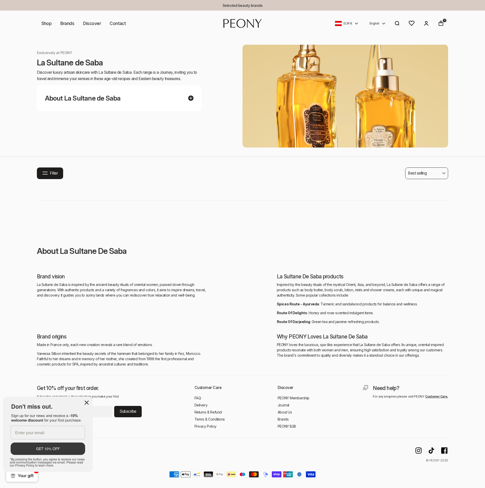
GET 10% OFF (48, 448)
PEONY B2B (287, 426)
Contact (118, 23)
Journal (283, 405)
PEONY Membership (293, 398)
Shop (46, 23)
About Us (285, 412)
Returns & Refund (208, 412)
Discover (92, 23)
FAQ (198, 398)
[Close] (87, 403)
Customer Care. (436, 396)
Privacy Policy (205, 426)
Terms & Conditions (210, 419)
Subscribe (127, 411)
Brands (67, 23)
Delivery (201, 405)
